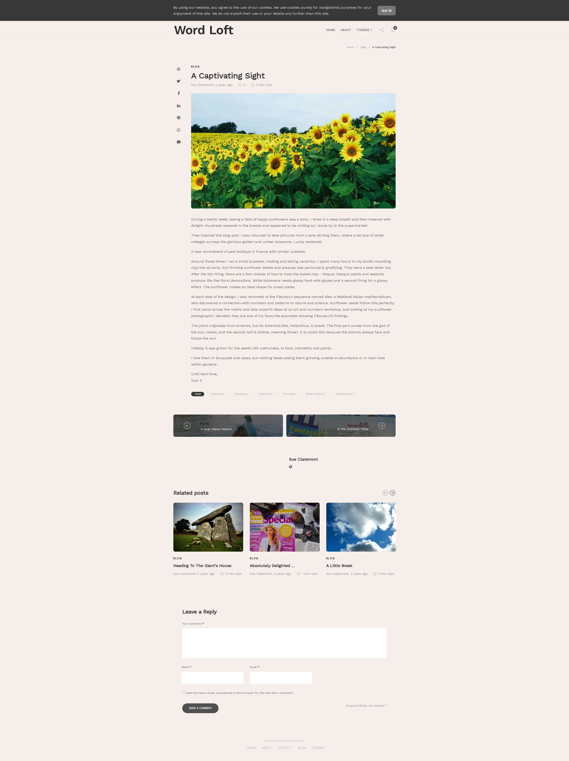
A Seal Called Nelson (216, 429)
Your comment (193, 623)
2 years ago (359, 573)
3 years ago (224, 85)
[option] (208, 539)
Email (254, 667)
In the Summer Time (352, 429)
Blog (363, 47)
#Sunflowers (344, 394)
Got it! (387, 10)
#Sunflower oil (316, 394)
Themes (363, 30)
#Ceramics (217, 394)
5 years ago (206, 573)
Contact (285, 747)
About (346, 30)
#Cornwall (241, 394)
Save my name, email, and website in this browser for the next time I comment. (239, 692)
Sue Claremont (202, 85)
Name (186, 667)
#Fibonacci (266, 394)
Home (330, 30)
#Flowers (289, 394)
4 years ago (282, 573)
